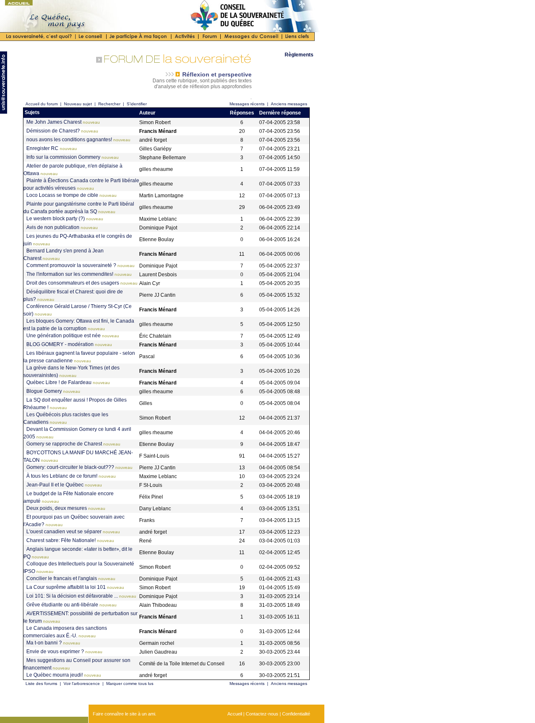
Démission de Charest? (53, 131)
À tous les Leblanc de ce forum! (61, 476)
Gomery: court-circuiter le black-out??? (70, 467)
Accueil (234, 713)
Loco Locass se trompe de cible (62, 195)
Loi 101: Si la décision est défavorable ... (72, 596)
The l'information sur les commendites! (69, 274)
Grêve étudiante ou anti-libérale (62, 605)
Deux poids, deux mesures (56, 508)
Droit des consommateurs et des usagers (72, 283)
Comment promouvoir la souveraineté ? (71, 265)
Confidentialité (296, 713)
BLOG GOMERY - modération (60, 344)
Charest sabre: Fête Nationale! (61, 540)
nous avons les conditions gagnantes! (69, 140)
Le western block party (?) (55, 218)
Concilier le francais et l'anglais (61, 578)
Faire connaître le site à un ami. (124, 713)
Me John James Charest (54, 122)
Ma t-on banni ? (44, 643)
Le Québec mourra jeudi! (54, 675)
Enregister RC (42, 148)
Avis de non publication (52, 227)
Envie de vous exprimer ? (55, 651)
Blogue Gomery (44, 391)
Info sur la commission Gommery (63, 157)
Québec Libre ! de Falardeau (59, 382)
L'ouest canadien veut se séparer (64, 532)
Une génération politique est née (63, 336)
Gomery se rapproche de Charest (64, 444)
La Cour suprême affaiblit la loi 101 (66, 587)
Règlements (299, 55)
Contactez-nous (262, 713)
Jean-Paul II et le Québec (55, 485)
